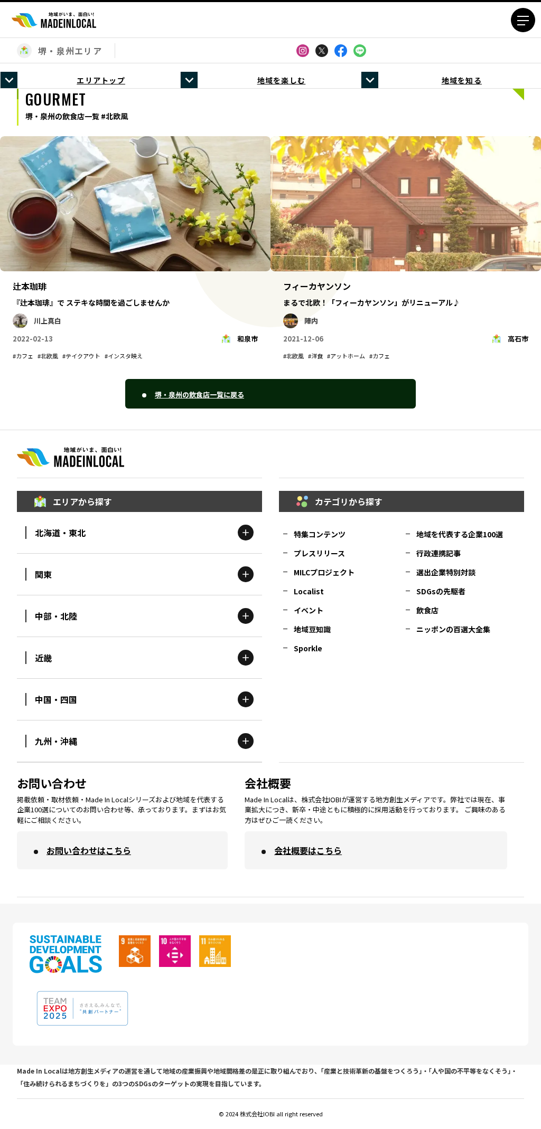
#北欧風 (48, 356)
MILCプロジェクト (324, 572)
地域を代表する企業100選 (459, 534)
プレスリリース (319, 553)
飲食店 (427, 610)
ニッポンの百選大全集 (453, 629)
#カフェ (23, 356)
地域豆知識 (312, 629)
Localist (309, 591)
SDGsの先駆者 (440, 591)
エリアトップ (101, 80)
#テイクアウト (81, 356)
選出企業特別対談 (445, 572)
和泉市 (247, 339)
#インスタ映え (124, 356)
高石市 (518, 339)
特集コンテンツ (320, 534)
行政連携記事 (438, 553)
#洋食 (315, 356)
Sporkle (308, 648)
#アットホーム (346, 356)
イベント (308, 610)
